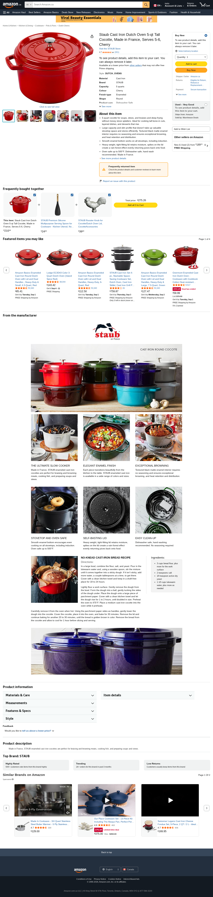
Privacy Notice (100, 879)
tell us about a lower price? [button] (37, 730)
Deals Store (67, 12)
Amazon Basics (51, 12)
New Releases (83, 12)
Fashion (174, 12)
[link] (58, 205)
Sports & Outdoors (157, 12)
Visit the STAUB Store (110, 48)
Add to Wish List (182, 129)
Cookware (39, 26)
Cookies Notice (114, 879)
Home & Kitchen (10, 26)
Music (110, 12)
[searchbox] (88, 5)
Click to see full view (49, 107)
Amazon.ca (195, 76)
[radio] (9, 116)
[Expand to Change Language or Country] (118, 869)
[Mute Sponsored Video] (68, 813)
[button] (6, 12)
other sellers (136, 65)
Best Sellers (34, 12)
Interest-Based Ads (131, 879)
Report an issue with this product (119, 181)
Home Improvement (135, 12)
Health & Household (190, 12)
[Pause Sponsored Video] (68, 807)
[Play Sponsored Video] (106, 800)
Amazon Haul (19, 12)
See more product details (113, 158)
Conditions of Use (84, 879)
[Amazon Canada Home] (80, 871)
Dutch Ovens (64, 26)
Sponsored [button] (7, 779)
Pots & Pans (51, 26)
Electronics (99, 12)
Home (119, 12)
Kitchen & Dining (26, 26)
